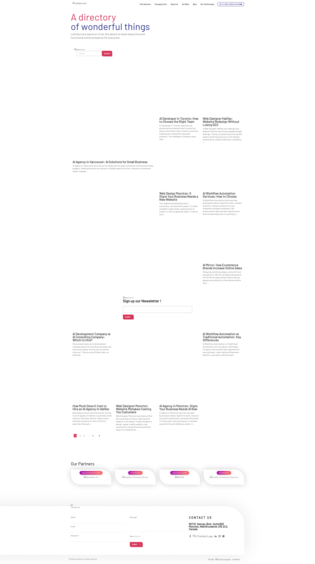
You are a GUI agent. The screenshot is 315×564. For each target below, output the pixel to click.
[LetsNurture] (80, 4)
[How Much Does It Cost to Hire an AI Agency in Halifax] (92, 381)
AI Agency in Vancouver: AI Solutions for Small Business (110, 162)
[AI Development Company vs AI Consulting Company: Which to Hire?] (92, 309)
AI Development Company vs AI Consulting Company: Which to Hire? (91, 337)
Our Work (185, 4)
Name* (73, 517)
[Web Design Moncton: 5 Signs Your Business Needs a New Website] (179, 168)
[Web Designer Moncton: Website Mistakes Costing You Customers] (136, 381)
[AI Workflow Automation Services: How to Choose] (223, 168)
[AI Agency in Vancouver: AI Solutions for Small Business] (114, 115)
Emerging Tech (161, 4)
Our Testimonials (207, 4)
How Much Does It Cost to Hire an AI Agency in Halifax (91, 407)
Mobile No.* (75, 536)
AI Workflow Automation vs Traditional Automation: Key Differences (222, 337)
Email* (73, 526)
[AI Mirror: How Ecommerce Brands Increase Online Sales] (223, 240)
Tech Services (145, 4)
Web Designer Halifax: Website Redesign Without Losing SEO (221, 121)
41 (93, 435)
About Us (174, 4)
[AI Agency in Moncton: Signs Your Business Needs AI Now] (179, 381)
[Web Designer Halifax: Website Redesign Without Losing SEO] (223, 94)
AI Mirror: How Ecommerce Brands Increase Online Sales (222, 266)
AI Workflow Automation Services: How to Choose (220, 194)
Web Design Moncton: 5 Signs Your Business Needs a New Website (178, 196)
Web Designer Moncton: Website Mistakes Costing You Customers (133, 409)
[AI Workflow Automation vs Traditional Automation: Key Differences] (223, 309)
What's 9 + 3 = (135, 536)
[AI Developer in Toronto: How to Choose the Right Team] (179, 94)
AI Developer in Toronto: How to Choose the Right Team (178, 120)
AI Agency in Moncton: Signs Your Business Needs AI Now (178, 407)
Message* (133, 517)
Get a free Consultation (229, 4)
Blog (195, 4)
